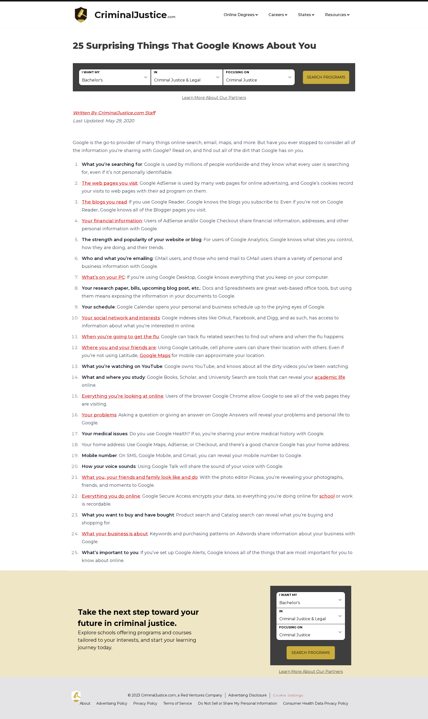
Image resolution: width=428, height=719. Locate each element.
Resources (335, 14)
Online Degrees (239, 14)
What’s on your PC (103, 277)
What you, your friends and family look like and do (140, 477)
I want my (91, 72)
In (155, 72)
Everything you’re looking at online (122, 396)
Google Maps (155, 355)
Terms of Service (177, 703)
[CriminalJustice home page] (83, 14)
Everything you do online (111, 496)
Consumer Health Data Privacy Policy (315, 703)
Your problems (99, 415)
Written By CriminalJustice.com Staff (114, 113)
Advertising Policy (111, 703)
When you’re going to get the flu (120, 336)
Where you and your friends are (119, 347)
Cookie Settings (288, 695)
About (85, 703)
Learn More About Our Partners (214, 97)
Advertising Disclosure (247, 695)
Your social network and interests (121, 318)
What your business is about (115, 534)
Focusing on (237, 72)
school (327, 496)
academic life (330, 377)
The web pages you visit (110, 183)
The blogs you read (104, 202)
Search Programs (326, 77)
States (304, 14)
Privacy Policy (145, 703)
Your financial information (112, 221)
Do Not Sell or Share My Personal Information (237, 703)
